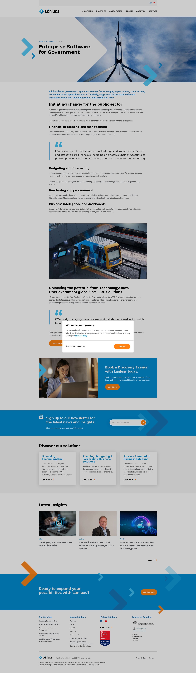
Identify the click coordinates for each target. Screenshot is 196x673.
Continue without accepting (75, 346)
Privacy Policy (81, 336)
